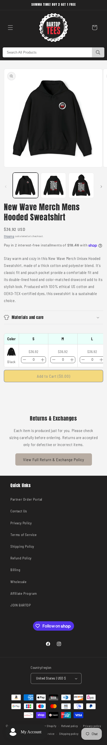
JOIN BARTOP (20, 605)
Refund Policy (21, 558)
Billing (15, 569)
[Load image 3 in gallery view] (81, 185)
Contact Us (18, 511)
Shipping (9, 236)
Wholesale (18, 581)
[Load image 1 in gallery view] (25, 185)
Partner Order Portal (26, 499)
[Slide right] (101, 186)
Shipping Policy (22, 546)
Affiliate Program (23, 593)
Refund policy (69, 726)
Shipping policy (69, 733)
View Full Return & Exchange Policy (53, 459)
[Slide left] (5, 186)
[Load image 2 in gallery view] (53, 185)
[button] (10, 27)
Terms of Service (23, 534)
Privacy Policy (21, 523)
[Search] (98, 52)
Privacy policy (92, 726)
